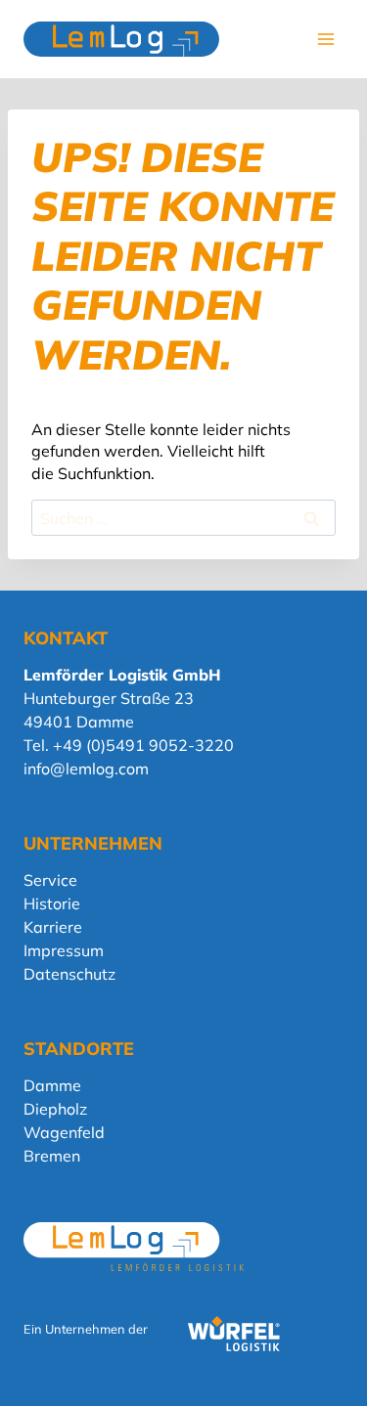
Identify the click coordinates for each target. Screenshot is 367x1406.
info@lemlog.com (86, 768)
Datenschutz (69, 974)
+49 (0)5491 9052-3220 (143, 745)
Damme (52, 1085)
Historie (51, 903)
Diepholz (55, 1109)
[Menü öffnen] (325, 38)
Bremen (51, 1155)
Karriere (52, 927)
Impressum (63, 950)
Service (50, 880)
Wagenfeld (64, 1132)
